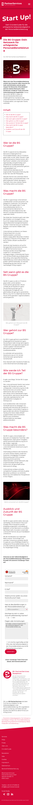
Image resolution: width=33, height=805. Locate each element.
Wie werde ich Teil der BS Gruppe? (17, 123)
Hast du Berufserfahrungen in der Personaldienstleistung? (15, 606)
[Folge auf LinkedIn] (12, 794)
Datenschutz (6, 765)
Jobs (3, 756)
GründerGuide (6, 749)
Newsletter (5, 753)
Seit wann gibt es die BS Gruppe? (16, 119)
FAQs (3, 739)
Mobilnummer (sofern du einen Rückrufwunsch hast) (16, 597)
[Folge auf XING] (4, 794)
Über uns (5, 746)
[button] (29, 4)
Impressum (5, 762)
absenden (10, 652)
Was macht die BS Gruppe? (14, 117)
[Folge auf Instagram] (8, 794)
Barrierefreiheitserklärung (10, 769)
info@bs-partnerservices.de (10, 787)
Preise (4, 743)
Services (4, 736)
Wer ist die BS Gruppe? (13, 114)
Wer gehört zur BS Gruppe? (15, 121)
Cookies (4, 759)
